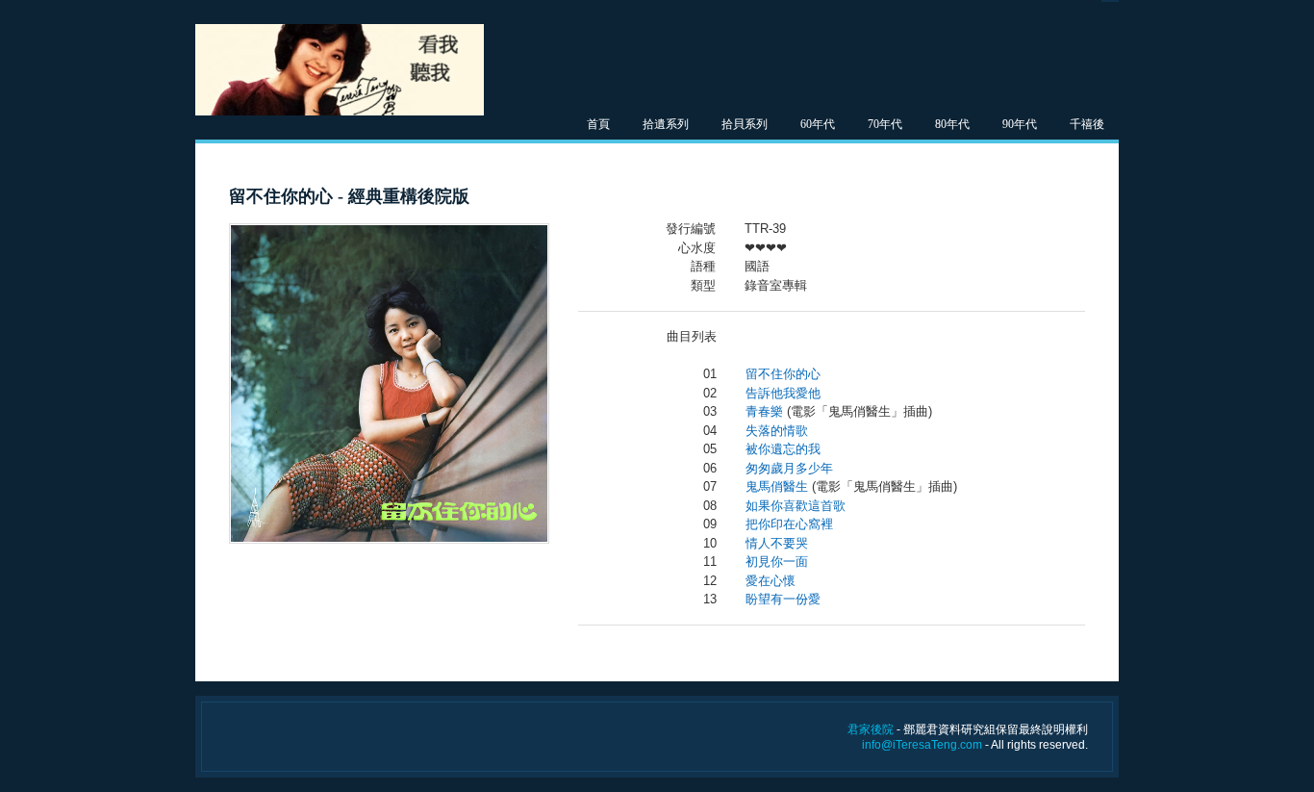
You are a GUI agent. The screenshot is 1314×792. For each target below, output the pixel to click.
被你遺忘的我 (783, 449)
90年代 (1019, 124)
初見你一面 (776, 561)
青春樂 (764, 411)
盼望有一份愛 (783, 599)
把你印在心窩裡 (789, 524)
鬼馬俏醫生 (776, 486)
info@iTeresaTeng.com (922, 745)
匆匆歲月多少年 (789, 468)
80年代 (952, 124)
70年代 (885, 124)
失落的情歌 (776, 430)
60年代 (817, 124)
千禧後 (1087, 124)
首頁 (598, 124)
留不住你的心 (783, 374)
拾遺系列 (666, 124)
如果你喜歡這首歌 (795, 505)
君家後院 (870, 729)
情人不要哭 (776, 543)
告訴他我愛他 (783, 393)
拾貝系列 (744, 124)
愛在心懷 (770, 581)
